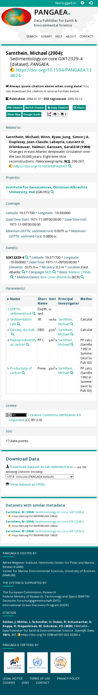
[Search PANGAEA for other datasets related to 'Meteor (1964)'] (12, 277)
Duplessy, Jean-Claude (28, 141)
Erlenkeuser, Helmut (27, 146)
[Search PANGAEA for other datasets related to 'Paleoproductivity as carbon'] (27, 344)
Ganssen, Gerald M (63, 146)
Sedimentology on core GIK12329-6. (45, 531)
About (71, 36)
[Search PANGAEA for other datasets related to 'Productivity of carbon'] (23, 372)
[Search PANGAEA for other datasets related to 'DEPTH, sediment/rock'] (34, 313)
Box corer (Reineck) (56, 277)
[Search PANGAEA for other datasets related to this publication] (70, 166)
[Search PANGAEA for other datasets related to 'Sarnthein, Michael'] (71, 323)
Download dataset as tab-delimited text (41, 466)
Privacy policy (68, 678)
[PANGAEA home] (16, 12)
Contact (86, 36)
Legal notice (13, 678)
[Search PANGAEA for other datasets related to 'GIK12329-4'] (26, 257)
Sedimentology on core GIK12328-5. (45, 521)
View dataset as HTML (27, 484)
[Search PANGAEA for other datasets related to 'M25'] (54, 272)
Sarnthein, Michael (26, 53)
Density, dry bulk (22, 330)
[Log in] (91, 3)
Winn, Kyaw (51, 136)
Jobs (25, 683)
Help (58, 36)
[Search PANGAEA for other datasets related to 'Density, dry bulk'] (12, 334)
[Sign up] (82, 3)
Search (31, 36)
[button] (57, 114)
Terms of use (40, 678)
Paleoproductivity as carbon (23, 342)
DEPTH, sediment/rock (21, 311)
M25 (48, 272)
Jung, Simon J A (75, 136)
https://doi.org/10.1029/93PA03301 (40, 166)
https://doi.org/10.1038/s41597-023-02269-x (50, 635)
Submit (46, 36)
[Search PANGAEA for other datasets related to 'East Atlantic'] (23, 272)
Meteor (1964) (79, 272)
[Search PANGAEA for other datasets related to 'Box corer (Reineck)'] (82, 277)
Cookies (9, 683)
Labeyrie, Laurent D (67, 141)
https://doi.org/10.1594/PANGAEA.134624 (51, 72)
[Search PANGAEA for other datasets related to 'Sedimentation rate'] (18, 323)
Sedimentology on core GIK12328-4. (45, 512)
